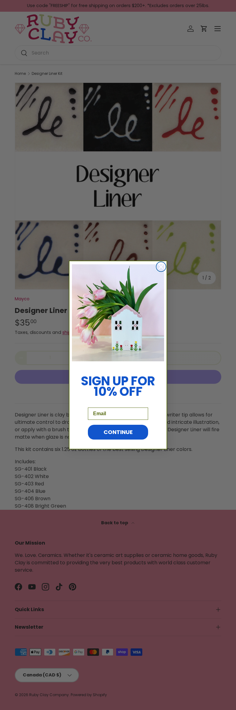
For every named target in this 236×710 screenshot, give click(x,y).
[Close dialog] (161, 267)
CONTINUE (118, 432)
